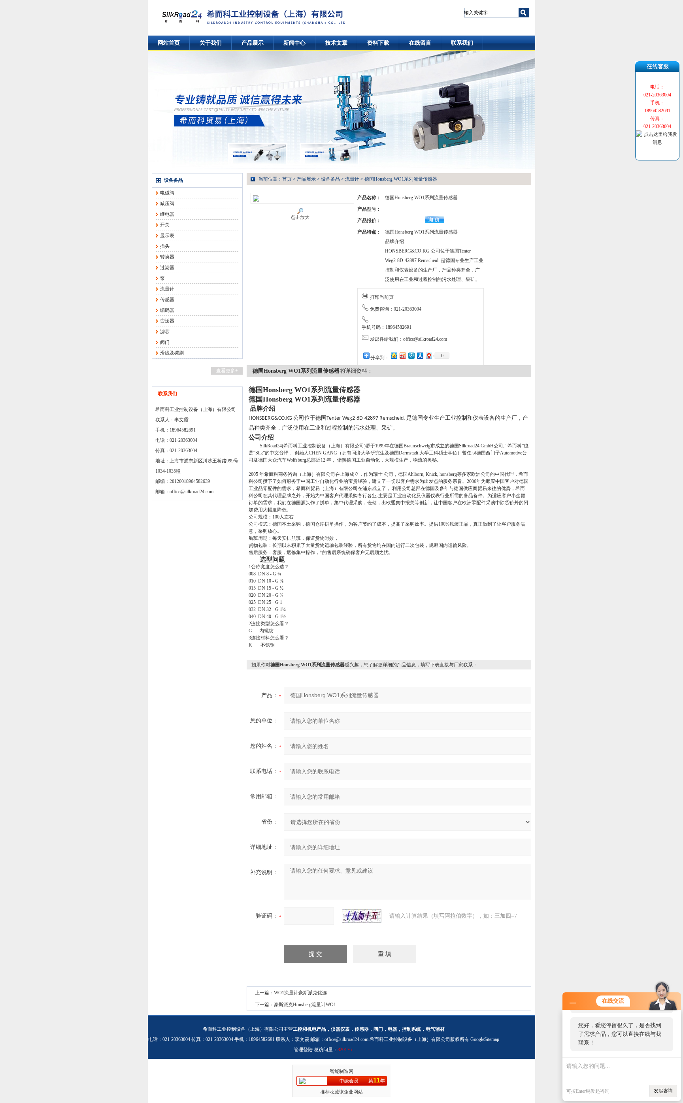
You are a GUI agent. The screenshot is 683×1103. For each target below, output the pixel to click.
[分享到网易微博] (428, 355)
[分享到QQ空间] (393, 355)
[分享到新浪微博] (402, 355)
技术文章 (336, 43)
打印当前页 (382, 297)
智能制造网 (341, 1071)
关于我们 (211, 43)
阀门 (165, 342)
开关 (165, 225)
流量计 (167, 289)
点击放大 (300, 217)
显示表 (167, 235)
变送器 (167, 321)
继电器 (167, 214)
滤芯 (165, 331)
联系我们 (462, 43)
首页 (287, 179)
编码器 (167, 310)
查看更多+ (227, 370)
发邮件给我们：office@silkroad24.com (408, 339)
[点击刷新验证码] (361, 916)
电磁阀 (167, 193)
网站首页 (169, 43)
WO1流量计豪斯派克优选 (300, 993)
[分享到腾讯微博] (411, 355)
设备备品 (173, 180)
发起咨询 (663, 1091)
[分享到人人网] (419, 355)
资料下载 (378, 43)
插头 (165, 246)
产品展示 (253, 43)
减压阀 (167, 203)
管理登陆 (303, 1049)
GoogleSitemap (484, 1039)
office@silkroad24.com (191, 491)
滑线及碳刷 (172, 353)
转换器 (167, 257)
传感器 (167, 299)
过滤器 (167, 267)
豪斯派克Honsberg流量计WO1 (305, 1004)
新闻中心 (294, 43)
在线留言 (420, 43)
